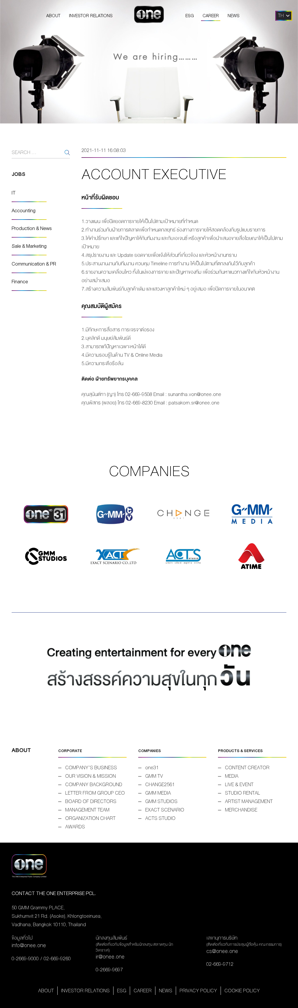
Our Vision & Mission (90, 776)
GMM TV (154, 776)
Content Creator (247, 767)
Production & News (32, 228)
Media (231, 776)
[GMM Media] (252, 514)
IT (14, 193)
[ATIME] (252, 556)
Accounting (24, 210)
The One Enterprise (149, 16)
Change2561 (160, 784)
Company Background (93, 784)
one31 (152, 767)
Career (211, 16)
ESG (189, 16)
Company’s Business (91, 767)
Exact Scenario (164, 810)
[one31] (45, 514)
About (53, 16)
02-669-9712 (219, 964)
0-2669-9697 (109, 969)
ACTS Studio (160, 818)
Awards (75, 827)
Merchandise (241, 810)
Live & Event (239, 784)
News (234, 16)
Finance (20, 281)
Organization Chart (90, 818)
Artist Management (249, 801)
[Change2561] (183, 514)
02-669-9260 (57, 958)
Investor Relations (91, 16)
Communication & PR (34, 264)
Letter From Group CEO (95, 793)
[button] (281, 15)
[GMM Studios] (45, 556)
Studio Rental (242, 793)
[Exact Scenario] (114, 556)
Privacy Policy (198, 990)
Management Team (87, 810)
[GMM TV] (114, 514)
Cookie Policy (242, 990)
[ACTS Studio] (183, 556)
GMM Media (158, 793)
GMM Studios (161, 801)
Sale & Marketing (29, 246)
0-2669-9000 (25, 958)
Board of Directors (90, 801)
